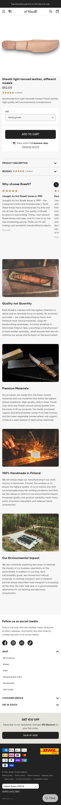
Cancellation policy (40, 779)
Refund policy (7, 775)
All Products (9, 658)
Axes (5, 670)
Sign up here (30, 735)
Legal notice (9, 779)
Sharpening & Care (12, 677)
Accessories (8, 683)
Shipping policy (47, 775)
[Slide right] (56, 184)
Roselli (11, 772)
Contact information (23, 779)
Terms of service (34, 775)
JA (12, 799)
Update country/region (11, 791)
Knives (6, 664)
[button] (3, 11)
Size (7, 111)
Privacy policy (20, 775)
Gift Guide (8, 689)
